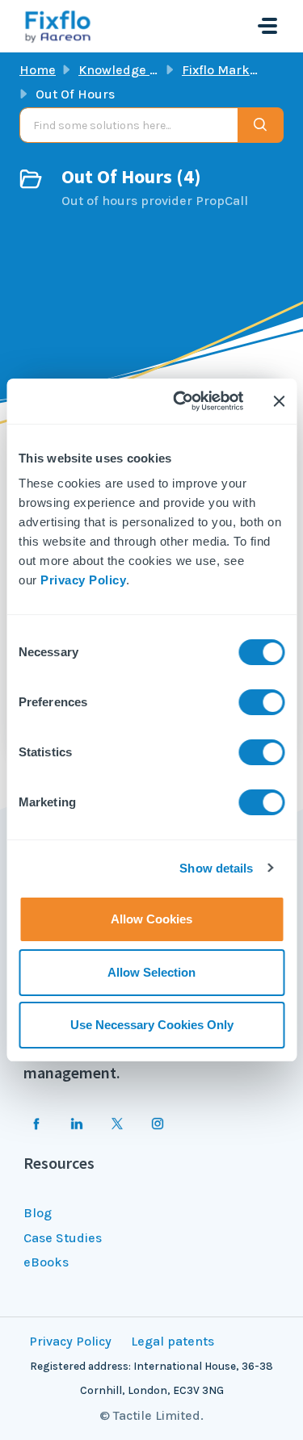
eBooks (46, 1262)
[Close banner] (278, 401)
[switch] (261, 702)
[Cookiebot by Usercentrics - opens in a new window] (180, 401)
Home (37, 69)
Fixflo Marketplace (238, 69)
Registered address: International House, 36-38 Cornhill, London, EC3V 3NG (151, 1378)
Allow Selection (151, 972)
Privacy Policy (83, 580)
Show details (216, 868)
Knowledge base (128, 69)
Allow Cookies (151, 919)
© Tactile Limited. (151, 1415)
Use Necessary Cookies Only (152, 1025)
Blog (37, 1212)
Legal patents (172, 1341)
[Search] (261, 125)
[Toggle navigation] (267, 25)
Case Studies (62, 1237)
